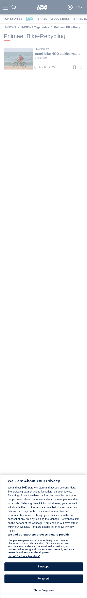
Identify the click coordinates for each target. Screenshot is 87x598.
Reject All (43, 578)
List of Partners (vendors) (24, 556)
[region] (43, 536)
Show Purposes (43, 590)
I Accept (43, 566)
